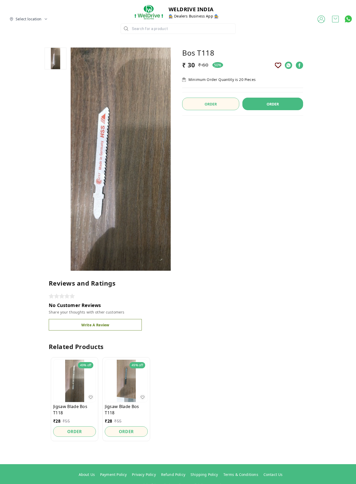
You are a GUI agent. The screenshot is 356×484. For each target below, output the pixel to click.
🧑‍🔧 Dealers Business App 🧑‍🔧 (194, 16)
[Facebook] (299, 65)
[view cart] (335, 19)
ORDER (273, 104)
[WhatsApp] (288, 65)
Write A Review (95, 324)
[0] (335, 19)
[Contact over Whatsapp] (348, 18)
